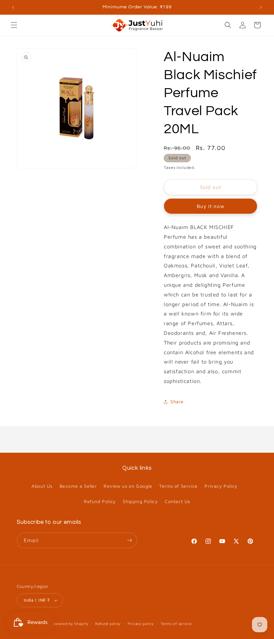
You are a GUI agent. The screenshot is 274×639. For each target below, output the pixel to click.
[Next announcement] (261, 7)
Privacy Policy (220, 486)
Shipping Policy (140, 501)
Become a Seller (78, 486)
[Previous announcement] (13, 7)
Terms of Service (178, 486)
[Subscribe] (129, 540)
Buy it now (211, 206)
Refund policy (108, 623)
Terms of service (176, 623)
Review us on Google (128, 486)
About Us (41, 486)
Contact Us (177, 501)
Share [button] (177, 401)
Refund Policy (100, 501)
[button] (14, 25)
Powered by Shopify (70, 623)
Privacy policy (141, 623)
